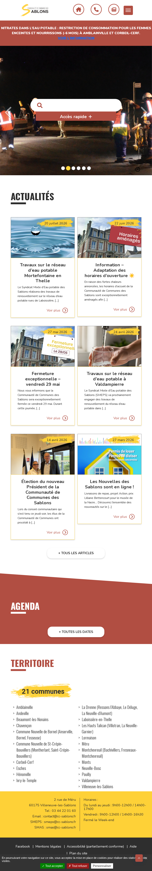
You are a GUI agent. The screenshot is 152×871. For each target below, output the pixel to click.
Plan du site (78, 853)
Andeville (22, 713)
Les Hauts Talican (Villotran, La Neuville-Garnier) (110, 728)
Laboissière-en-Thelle (97, 719)
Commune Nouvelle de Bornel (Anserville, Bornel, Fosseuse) (44, 734)
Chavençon (24, 725)
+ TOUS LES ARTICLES (76, 553)
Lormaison (89, 737)
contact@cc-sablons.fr (59, 816)
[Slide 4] (79, 168)
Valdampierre (91, 780)
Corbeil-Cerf (25, 762)
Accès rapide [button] (73, 117)
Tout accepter (53, 865)
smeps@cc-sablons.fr (60, 822)
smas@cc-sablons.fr (61, 827)
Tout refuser (79, 865)
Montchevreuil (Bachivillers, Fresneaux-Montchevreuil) (109, 753)
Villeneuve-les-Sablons (97, 786)
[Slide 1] (63, 168)
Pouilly (86, 774)
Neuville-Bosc (91, 768)
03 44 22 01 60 (64, 811)
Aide (133, 846)
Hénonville (23, 774)
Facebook (23, 846)
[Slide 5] (84, 168)
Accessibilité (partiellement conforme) (95, 846)
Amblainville (24, 707)
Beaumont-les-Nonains (32, 719)
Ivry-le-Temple (26, 780)
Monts (86, 762)
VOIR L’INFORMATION (76, 38)
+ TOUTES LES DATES (76, 632)
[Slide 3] (73, 168)
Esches (21, 768)
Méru (85, 744)
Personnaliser (102, 865)
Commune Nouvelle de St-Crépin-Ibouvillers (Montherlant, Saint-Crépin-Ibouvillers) (43, 750)
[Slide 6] (89, 168)
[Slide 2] (68, 168)
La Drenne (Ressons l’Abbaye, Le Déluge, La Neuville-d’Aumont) (110, 710)
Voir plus (53, 310)
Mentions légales (48, 846)
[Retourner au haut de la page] (139, 858)
